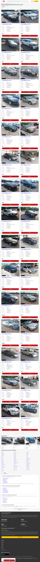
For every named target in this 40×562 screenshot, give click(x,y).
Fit (30, 8)
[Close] (14, 558)
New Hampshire (16, 462)
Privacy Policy (18, 558)
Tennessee (27, 467)
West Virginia (28, 469)
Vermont (27, 468)
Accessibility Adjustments (6, 552)
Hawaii (15, 455)
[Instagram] (1, 549)
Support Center (20, 509)
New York (15, 463)
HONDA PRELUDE (5, 482)
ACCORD (8, 8)
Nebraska (27, 461)
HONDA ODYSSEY (5, 481)
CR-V (12, 8)
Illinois (2, 456)
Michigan (2, 460)
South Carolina (3, 467)
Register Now (36, 1)
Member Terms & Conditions (26, 558)
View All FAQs (6, 473)
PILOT (16, 8)
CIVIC (3, 8)
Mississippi (27, 460)
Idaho (27, 455)
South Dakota (15, 467)
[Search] (28, 1)
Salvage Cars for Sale (4, 521)
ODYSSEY (22, 8)
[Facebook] (3, 549)
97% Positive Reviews (4, 529)
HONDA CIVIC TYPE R (5, 478)
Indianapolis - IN (5, 501)
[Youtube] (5, 549)
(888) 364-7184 (8, 556)
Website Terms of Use (21, 558)
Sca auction (2, 3)
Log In (32, 1)
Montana (15, 461)
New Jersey (27, 462)
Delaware (15, 454)
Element (34, 8)
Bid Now (10, 35)
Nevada (2, 462)
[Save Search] (38, 6)
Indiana (15, 456)
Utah (14, 468)
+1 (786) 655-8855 (3, 556)
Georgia (2, 455)
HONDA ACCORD (5, 479)
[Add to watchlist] (18, 10)
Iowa (27, 456)
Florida (27, 454)
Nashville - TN (4, 500)
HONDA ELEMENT (5, 490)
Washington (15, 469)
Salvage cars (7, 3)
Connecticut (2, 454)
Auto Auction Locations (24, 521)
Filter (3, 6)
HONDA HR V (4, 488)
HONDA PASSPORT (5, 491)
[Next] (24, 433)
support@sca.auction (13, 556)
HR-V (26, 8)
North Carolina (28, 463)
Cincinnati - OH (5, 502)
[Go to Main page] (4, 1)
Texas (2, 468)
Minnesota (15, 460)
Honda (10, 3)
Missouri (2, 461)
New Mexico (2, 463)
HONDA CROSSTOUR (5, 492)
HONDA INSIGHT (5, 489)
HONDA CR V (4, 480)
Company (2, 540)
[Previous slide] (2, 16)
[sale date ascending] (36, 6)
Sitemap (30, 558)
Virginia (2, 469)
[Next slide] (18, 16)
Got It (9, 560)
